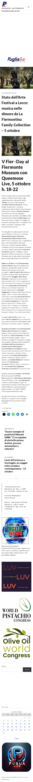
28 (20, 730)
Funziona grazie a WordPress (10, 777)
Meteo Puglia (5, 707)
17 (3, 727)
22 (24, 727)
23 (29, 727)
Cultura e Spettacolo (9, 93)
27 (16, 730)
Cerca (4, 666)
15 (24, 724)
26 (12, 730)
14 (20, 724)
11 (8, 724)
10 (4, 724)
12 (12, 724)
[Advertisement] (16, 36)
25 (8, 730)
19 (12, 727)
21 (20, 727)
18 (8, 727)
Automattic (6, 779)
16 (29, 724)
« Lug (16, 738)
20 (16, 727)
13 (16, 724)
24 (4, 730)
